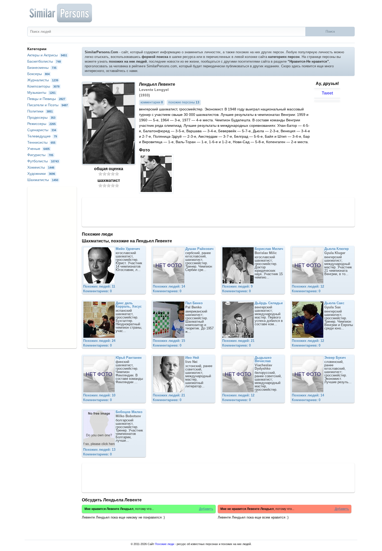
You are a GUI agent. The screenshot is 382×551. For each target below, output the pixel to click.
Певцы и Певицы (46, 99)
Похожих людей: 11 (99, 286)
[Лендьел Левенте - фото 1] (157, 192)
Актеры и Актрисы (47, 55)
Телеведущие (42, 136)
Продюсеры (41, 117)
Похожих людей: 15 (169, 340)
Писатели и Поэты (47, 105)
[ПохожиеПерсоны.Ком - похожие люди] (61, 13)
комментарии (152, 102)
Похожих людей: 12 (308, 286)
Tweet (327, 93)
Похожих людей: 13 (99, 449)
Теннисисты (41, 142)
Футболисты (43, 161)
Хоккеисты (40, 167)
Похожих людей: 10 (99, 395)
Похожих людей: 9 (237, 286)
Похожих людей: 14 (169, 286)
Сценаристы (41, 130)
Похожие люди (164, 544)
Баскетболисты (44, 61)
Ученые (38, 149)
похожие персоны (183, 102)
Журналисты (42, 80)
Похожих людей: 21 (238, 340)
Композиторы (43, 86)
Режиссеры (41, 124)
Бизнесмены (41, 67)
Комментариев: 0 (97, 291)
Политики (40, 111)
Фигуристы (40, 155)
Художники (41, 173)
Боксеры (38, 74)
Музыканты (41, 92)
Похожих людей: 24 (99, 340)
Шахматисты (42, 180)
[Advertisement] (218, 211)
